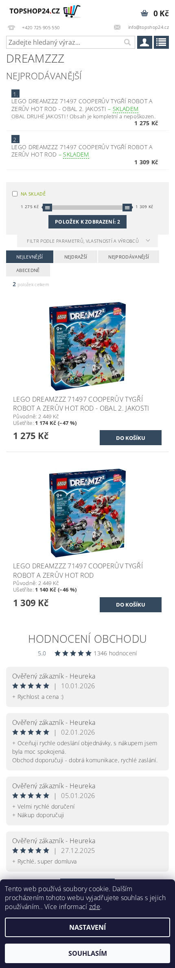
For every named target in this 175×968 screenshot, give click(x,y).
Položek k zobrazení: (87, 221)
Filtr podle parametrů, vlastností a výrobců (83, 241)
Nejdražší (76, 257)
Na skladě (33, 194)
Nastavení (87, 927)
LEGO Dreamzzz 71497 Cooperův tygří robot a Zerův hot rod (81, 151)
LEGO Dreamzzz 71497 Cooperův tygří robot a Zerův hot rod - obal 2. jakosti (81, 105)
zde (94, 906)
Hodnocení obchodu (87, 638)
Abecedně (28, 270)
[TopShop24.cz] (43, 10)
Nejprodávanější (128, 257)
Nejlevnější (29, 257)
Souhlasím (87, 953)
